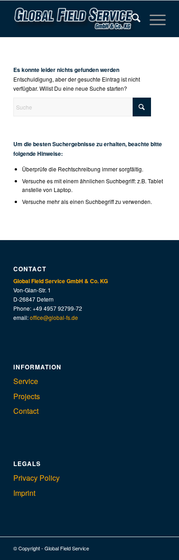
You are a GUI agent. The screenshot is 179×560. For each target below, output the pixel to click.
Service (25, 381)
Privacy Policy (36, 477)
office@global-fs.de (54, 317)
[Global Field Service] (74, 18)
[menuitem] (131, 18)
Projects (26, 396)
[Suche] (131, 18)
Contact (26, 411)
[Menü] (153, 18)
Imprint (24, 493)
